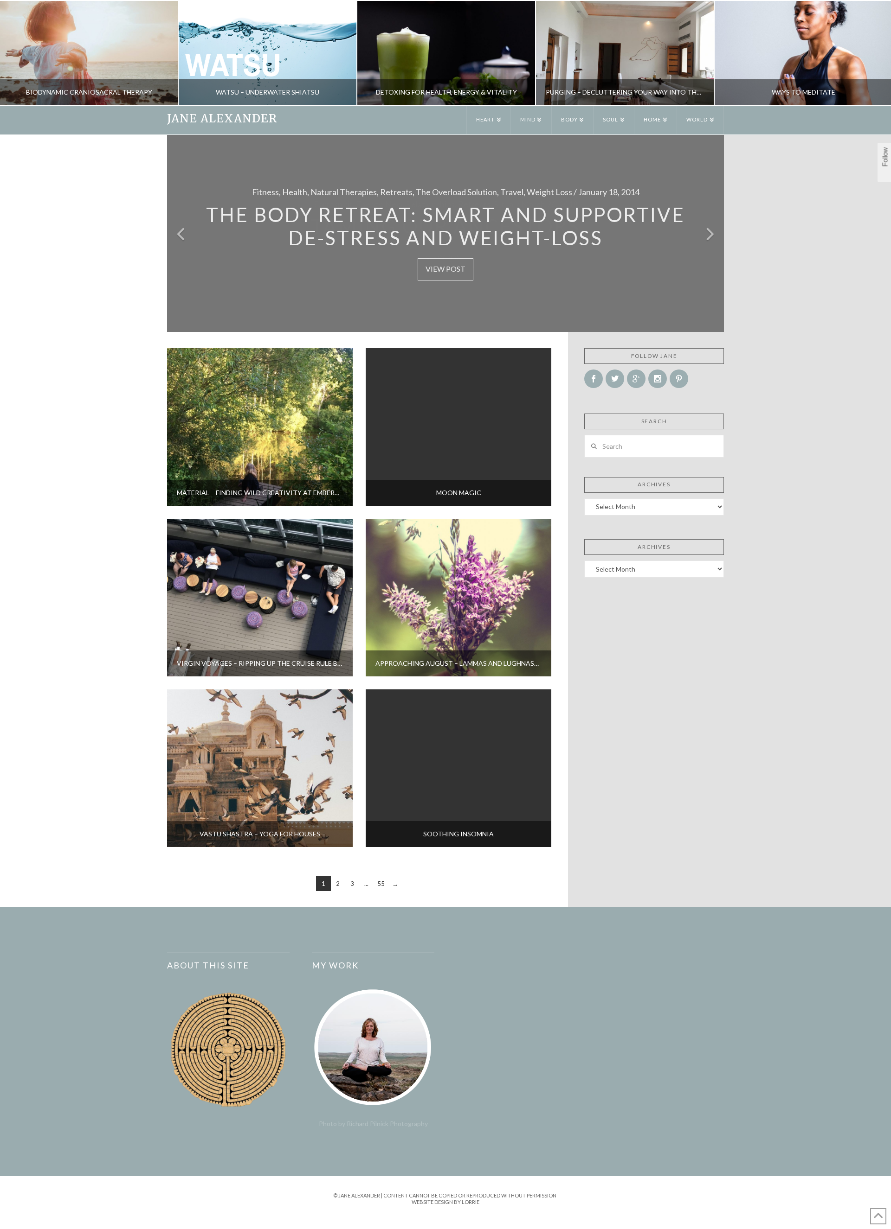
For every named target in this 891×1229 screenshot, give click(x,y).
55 (381, 883)
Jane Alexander (222, 118)
